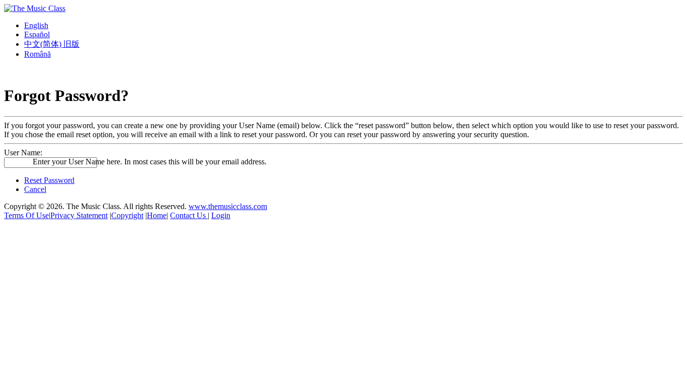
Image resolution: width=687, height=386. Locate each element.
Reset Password (49, 180)
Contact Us (189, 215)
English (36, 25)
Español (37, 34)
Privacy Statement (79, 215)
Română (37, 54)
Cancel (35, 189)
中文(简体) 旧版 (51, 44)
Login (220, 215)
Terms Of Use (26, 215)
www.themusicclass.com (228, 206)
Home (156, 215)
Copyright (127, 215)
